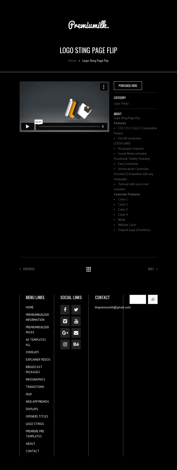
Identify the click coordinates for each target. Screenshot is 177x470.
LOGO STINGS (35, 424)
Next (151, 269)
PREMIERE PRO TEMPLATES (35, 433)
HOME (30, 307)
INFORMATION (35, 320)
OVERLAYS (32, 352)
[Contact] (76, 333)
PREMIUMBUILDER (37, 315)
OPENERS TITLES (37, 416)
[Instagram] (65, 344)
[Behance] (76, 344)
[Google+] (65, 333)
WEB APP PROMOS (37, 402)
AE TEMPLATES (36, 340)
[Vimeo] (65, 321)
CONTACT (32, 451)
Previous (29, 269)
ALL (28, 345)
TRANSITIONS (35, 387)
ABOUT (30, 444)
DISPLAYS (32, 409)
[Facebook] (65, 310)
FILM (29, 394)
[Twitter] (76, 310)
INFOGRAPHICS (35, 379)
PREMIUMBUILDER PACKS (37, 329)
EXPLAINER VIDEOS (38, 360)
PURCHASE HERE (128, 85)
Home (72, 61)
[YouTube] (76, 321)
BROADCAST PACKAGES (34, 369)
